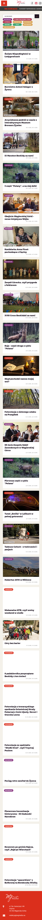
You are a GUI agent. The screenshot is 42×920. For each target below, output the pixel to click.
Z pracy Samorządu (11, 82)
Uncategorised (9, 27)
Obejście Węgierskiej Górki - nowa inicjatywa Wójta (19, 217)
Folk (17, 24)
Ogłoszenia (27, 24)
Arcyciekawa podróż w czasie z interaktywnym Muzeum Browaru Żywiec (21, 123)
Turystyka (17, 22)
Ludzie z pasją (9, 244)
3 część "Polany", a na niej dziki (21, 186)
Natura (7, 24)
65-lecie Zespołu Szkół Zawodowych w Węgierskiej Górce (19, 448)
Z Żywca (7, 22)
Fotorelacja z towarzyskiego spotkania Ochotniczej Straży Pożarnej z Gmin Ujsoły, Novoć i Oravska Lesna (21, 710)
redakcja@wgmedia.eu (17, 915)
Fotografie (27, 22)
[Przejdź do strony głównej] (21, 3)
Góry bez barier (12, 643)
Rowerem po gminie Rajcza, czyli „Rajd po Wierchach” (19, 848)
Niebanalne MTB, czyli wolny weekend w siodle (19, 611)
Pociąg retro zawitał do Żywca (20, 781)
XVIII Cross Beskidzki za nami (20, 315)
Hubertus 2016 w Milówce (18, 580)
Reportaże (7, 19)
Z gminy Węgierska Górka (22, 19)
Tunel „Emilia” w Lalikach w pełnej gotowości (19, 515)
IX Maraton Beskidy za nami (19, 155)
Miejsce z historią (10, 115)
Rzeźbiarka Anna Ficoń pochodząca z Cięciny (16, 251)
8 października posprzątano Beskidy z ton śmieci (19, 675)
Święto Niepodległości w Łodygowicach (18, 55)
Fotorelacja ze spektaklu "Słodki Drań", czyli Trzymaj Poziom (19, 748)
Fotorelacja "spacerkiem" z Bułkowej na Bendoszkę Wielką (21, 881)
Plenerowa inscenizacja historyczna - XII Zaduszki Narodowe (18, 814)
